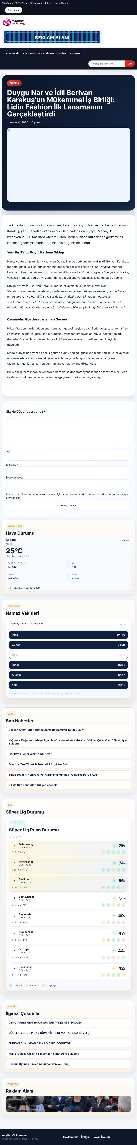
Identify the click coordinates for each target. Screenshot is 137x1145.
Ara (130, 63)
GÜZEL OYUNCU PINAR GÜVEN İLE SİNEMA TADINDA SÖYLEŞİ (49, 1033)
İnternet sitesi (14, 478)
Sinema (50, 53)
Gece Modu (14, 10)
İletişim (48, 3)
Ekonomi (75, 53)
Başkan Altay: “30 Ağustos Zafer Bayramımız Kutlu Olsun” (46, 729)
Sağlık (62, 53)
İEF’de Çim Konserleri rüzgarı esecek (33, 785)
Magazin (14, 53)
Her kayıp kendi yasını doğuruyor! (30, 754)
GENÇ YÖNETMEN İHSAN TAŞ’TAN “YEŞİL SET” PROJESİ (45, 1022)
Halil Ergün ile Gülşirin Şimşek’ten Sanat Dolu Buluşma (44, 1053)
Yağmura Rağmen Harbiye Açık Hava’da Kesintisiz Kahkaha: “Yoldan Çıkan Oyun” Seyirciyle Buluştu (68, 741)
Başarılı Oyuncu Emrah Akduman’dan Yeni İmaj (39, 1064)
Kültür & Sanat (32, 53)
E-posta (12, 464)
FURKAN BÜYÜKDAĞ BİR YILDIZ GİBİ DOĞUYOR (40, 1043)
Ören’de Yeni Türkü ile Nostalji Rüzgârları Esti (38, 764)
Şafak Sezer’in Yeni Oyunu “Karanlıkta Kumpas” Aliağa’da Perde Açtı (53, 774)
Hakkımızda (36, 3)
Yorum (11, 418)
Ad (9, 451)
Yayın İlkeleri (61, 3)
